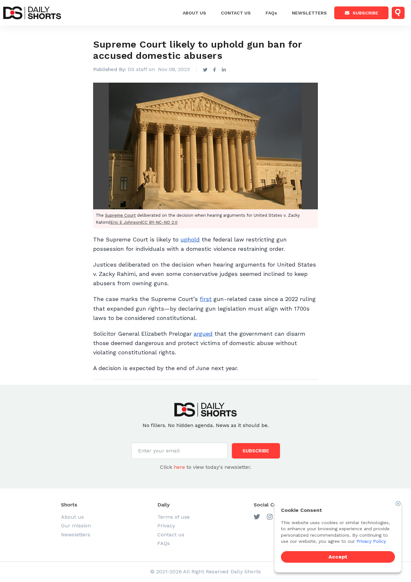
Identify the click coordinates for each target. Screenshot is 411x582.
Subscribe (365, 12)
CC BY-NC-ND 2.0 (160, 222)
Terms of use (173, 517)
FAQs (271, 12)
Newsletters (309, 12)
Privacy (166, 526)
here (179, 467)
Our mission (76, 526)
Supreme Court (120, 215)
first (206, 299)
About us (194, 12)
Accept (337, 557)
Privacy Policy (371, 541)
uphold (190, 239)
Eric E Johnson (125, 222)
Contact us (170, 535)
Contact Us (236, 12)
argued (203, 333)
